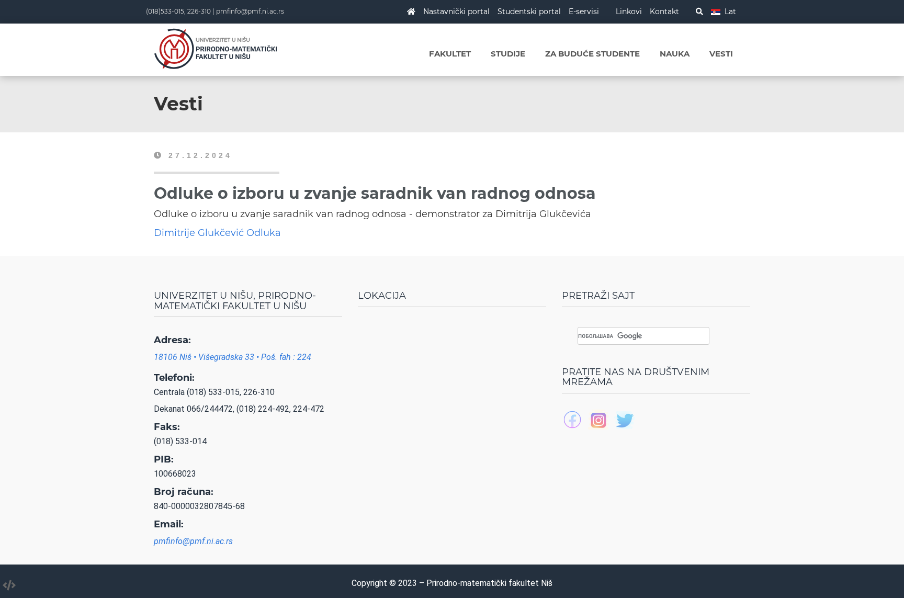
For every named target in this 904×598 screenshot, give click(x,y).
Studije (508, 54)
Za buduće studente (592, 54)
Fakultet (450, 54)
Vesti (721, 54)
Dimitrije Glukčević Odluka (217, 233)
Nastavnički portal (456, 11)
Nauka (675, 54)
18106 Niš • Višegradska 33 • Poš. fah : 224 (232, 357)
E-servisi (584, 11)
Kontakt (664, 11)
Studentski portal (529, 11)
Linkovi (629, 11)
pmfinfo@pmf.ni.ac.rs (250, 11)
